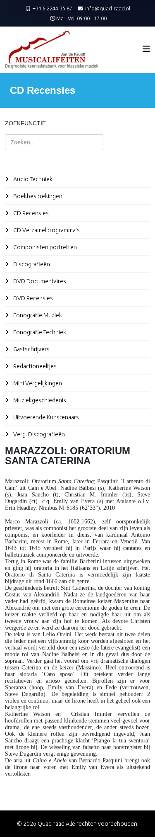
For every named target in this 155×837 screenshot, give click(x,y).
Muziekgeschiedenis (39, 400)
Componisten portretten (44, 247)
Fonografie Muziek (37, 315)
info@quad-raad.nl (107, 8)
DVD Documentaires (39, 281)
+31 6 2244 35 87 (52, 8)
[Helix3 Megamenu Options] (146, 49)
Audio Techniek (32, 179)
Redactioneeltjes (34, 366)
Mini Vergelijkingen (37, 383)
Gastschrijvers (31, 349)
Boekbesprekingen (37, 196)
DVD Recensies (32, 298)
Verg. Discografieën (38, 434)
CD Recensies (30, 213)
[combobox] (54, 142)
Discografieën (31, 264)
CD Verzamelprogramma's (46, 230)
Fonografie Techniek (39, 332)
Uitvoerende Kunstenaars (45, 417)
